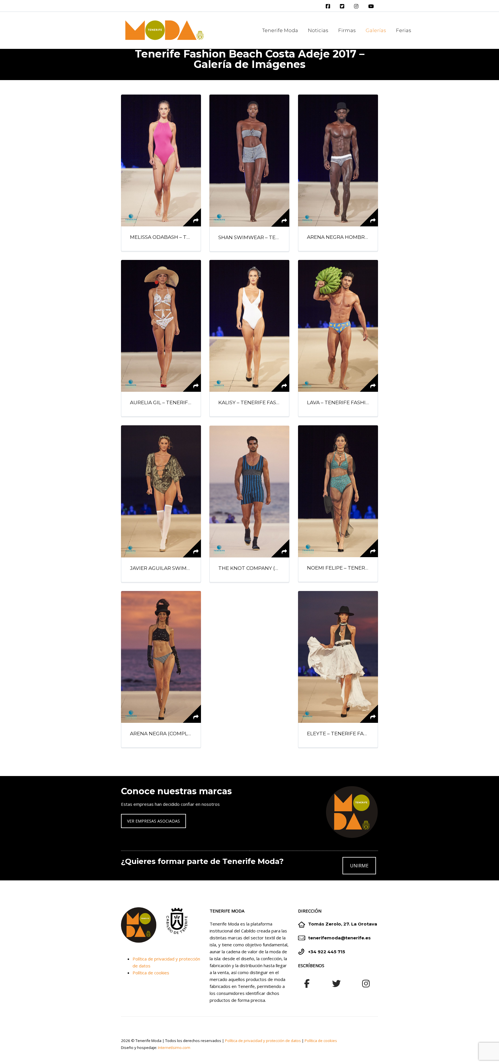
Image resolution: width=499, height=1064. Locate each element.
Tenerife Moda (280, 30)
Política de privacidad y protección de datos (263, 1040)
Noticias (318, 30)
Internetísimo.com (174, 1047)
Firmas (347, 30)
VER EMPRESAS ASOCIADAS (153, 821)
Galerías (376, 30)
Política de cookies (151, 973)
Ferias (403, 30)
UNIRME (359, 865)
